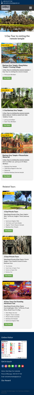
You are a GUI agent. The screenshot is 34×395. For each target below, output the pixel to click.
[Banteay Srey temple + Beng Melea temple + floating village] (17, 53)
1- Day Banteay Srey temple (12, 110)
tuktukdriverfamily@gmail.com (11, 3)
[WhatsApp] (19, 366)
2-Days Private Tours (11, 256)
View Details (7, 78)
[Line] (12, 366)
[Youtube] (22, 366)
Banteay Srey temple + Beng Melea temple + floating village (15, 66)
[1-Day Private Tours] (17, 200)
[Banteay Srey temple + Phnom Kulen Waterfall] (17, 143)
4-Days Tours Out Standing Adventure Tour (13, 302)
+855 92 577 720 (7, 1)
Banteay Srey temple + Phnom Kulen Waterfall (15, 156)
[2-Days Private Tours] (17, 245)
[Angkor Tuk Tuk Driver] (11, 7)
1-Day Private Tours (11, 211)
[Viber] (16, 366)
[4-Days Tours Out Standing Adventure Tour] (17, 290)
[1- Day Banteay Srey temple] (17, 98)
